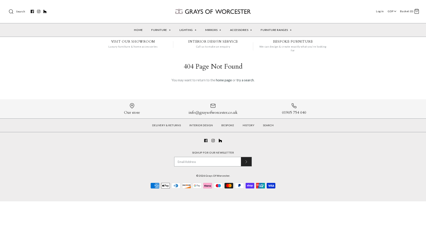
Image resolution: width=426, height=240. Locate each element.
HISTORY (248, 125)
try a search (245, 80)
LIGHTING (187, 30)
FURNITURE (161, 30)
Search (20, 11)
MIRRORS (213, 30)
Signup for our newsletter (213, 152)
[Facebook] (32, 11)
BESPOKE (227, 125)
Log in (380, 11)
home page (224, 80)
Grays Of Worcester (217, 175)
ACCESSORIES (241, 30)
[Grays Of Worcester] (213, 7)
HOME (138, 30)
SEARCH (268, 125)
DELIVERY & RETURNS (166, 125)
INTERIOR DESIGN (201, 125)
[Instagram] (38, 11)
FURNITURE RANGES (276, 30)
